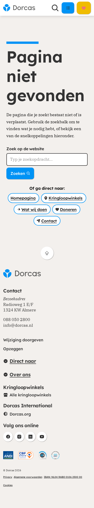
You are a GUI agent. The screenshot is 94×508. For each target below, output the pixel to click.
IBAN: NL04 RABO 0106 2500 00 (63, 477)
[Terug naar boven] (47, 253)
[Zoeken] (55, 8)
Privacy (7, 477)
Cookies (8, 485)
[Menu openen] (68, 7)
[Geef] (84, 8)
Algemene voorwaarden (28, 477)
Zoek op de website (25, 148)
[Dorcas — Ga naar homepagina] (19, 7)
